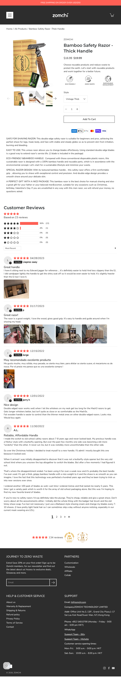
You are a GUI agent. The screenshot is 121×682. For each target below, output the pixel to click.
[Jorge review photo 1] (9, 378)
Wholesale (69, 566)
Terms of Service (14, 622)
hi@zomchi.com (78, 602)
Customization (71, 562)
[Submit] (53, 582)
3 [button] (61, 517)
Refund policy (13, 614)
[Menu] (9, 15)
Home (9, 28)
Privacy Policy (13, 618)
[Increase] (77, 109)
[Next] (55, 98)
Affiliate (68, 571)
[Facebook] (108, 668)
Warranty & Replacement (18, 606)
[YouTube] (113, 668)
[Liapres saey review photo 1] (16, 289)
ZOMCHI (17, 672)
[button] (11, 223)
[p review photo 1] (16, 333)
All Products (20, 28)
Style (66, 92)
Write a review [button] (106, 215)
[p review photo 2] (42, 333)
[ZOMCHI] (60, 15)
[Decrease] (66, 109)
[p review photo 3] (68, 333)
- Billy (74, 634)
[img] (21, 258)
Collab (67, 575)
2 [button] (57, 517)
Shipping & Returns (16, 610)
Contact (10, 626)
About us (10, 602)
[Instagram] (104, 668)
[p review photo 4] (94, 333)
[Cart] (112, 15)
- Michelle (76, 639)
